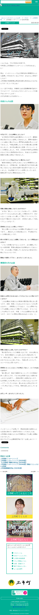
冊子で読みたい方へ (20, 566)
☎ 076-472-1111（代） (20, 607)
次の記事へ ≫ (35, 471)
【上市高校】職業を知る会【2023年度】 (13, 462)
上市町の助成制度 (19, 558)
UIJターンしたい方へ (20, 555)
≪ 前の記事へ (4, 471)
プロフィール (18, 553)
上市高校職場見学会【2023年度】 (11, 468)
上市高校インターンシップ (9, 458)
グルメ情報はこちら (20, 561)
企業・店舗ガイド (19, 563)
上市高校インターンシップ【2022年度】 (13, 460)
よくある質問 (18, 569)
